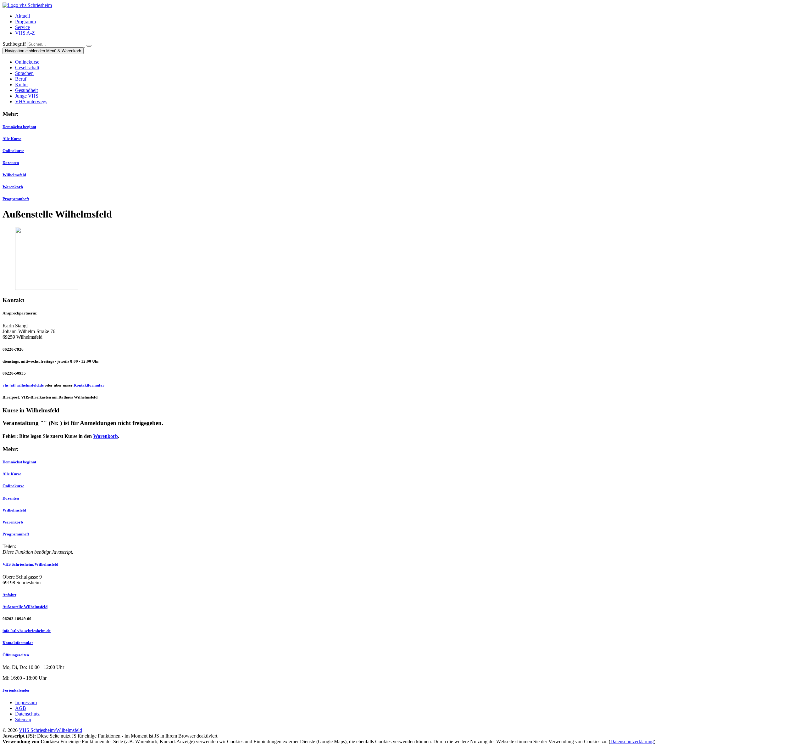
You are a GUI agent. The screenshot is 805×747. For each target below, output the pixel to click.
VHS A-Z (25, 33)
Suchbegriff (14, 44)
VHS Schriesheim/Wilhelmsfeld (30, 564)
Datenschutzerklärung (632, 741)
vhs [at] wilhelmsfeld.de (23, 385)
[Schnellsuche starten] (89, 46)
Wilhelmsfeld (14, 175)
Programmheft (16, 198)
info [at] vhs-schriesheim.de (27, 630)
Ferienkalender (16, 690)
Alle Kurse (12, 138)
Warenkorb (13, 186)
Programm (25, 21)
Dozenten (11, 162)
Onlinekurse (13, 150)
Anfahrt (9, 594)
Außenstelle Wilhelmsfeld (25, 606)
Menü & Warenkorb (43, 50)
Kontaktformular (89, 385)
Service (22, 27)
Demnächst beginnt (19, 126)
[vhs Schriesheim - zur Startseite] (27, 5)
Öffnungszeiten (16, 655)
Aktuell (22, 16)
